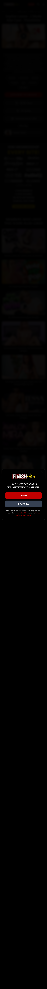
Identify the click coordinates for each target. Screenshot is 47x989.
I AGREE (23, 495)
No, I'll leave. (26, 515)
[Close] (42, 472)
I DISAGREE (23, 503)
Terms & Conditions (22, 513)
